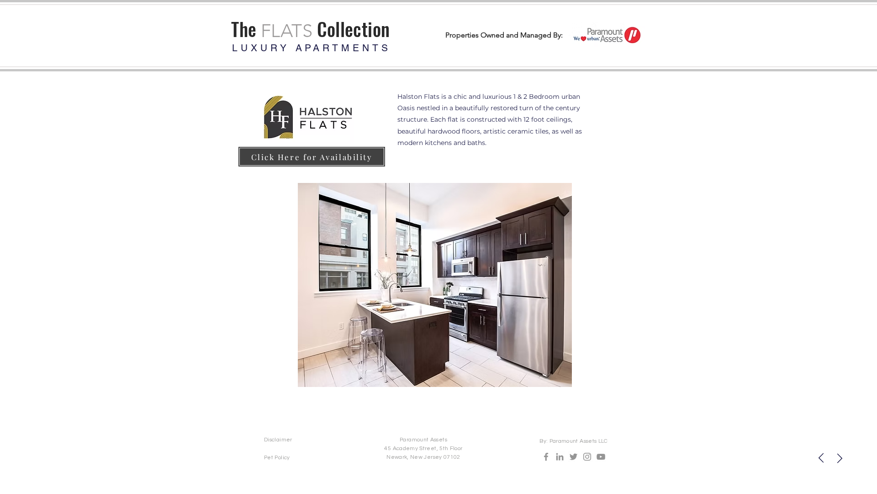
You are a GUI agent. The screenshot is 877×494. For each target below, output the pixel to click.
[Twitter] (573, 456)
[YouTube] (601, 456)
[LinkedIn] (560, 456)
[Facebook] (546, 456)
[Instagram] (587, 456)
